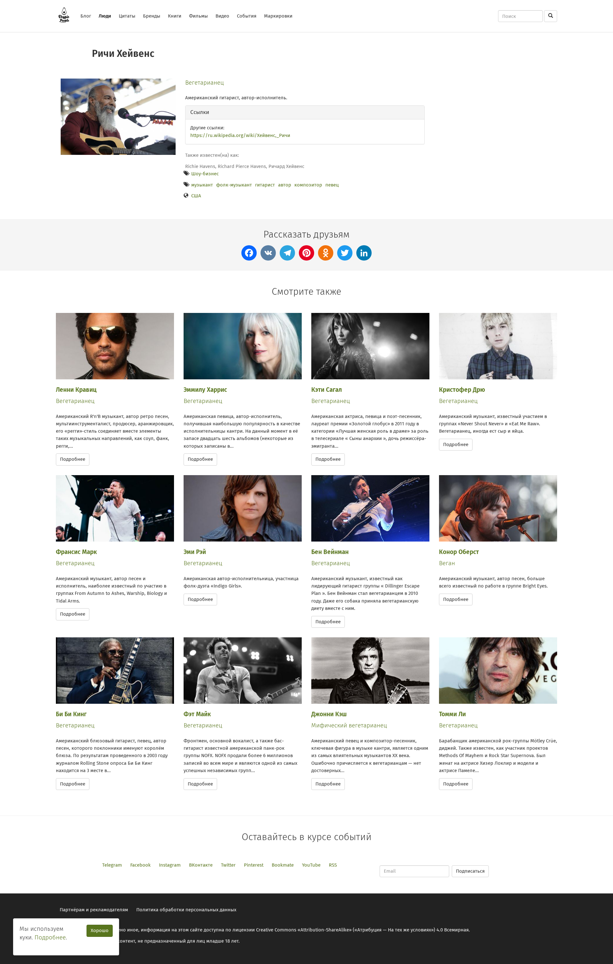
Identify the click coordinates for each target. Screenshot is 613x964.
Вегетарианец (204, 82)
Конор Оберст (459, 552)
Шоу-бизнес (205, 174)
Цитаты (127, 16)
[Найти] (550, 16)
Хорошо (100, 930)
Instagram (170, 865)
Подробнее (72, 459)
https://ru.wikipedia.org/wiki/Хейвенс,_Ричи (240, 135)
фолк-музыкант (234, 185)
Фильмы (198, 16)
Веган (447, 563)
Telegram (112, 865)
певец (332, 185)
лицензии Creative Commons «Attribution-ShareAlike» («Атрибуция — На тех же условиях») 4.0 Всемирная (350, 930)
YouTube (311, 865)
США (196, 196)
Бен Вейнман (330, 552)
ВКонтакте (201, 865)
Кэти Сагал (326, 389)
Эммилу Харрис (205, 389)
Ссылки (199, 112)
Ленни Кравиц (76, 389)
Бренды (151, 16)
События (246, 16)
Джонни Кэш (329, 714)
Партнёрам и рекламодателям (94, 910)
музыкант (202, 185)
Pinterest (253, 865)
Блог (85, 16)
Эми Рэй (195, 552)
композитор (308, 185)
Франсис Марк (76, 552)
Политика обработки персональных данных (186, 910)
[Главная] (66, 15)
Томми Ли (452, 714)
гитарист (265, 185)
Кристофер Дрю (462, 389)
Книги (174, 16)
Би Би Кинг (71, 714)
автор (284, 185)
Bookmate (283, 865)
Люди (105, 16)
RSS (333, 865)
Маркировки (278, 16)
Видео (222, 16)
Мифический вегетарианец (349, 725)
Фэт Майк (197, 714)
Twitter (228, 865)
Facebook (140, 865)
